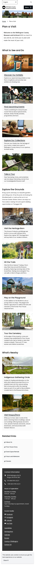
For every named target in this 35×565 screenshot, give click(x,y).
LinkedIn (9, 520)
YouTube (9, 523)
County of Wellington (11, 541)
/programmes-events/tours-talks (12, 154)
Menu (27, 7)
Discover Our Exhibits (13, 75)
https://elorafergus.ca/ (9, 395)
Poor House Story (12, 447)
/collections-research (9, 121)
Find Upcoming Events (14, 106)
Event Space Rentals (12, 452)
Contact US (7, 545)
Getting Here (8, 531)
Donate (8, 461)
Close (5, 560)
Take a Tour (9, 174)
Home (4, 21)
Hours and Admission (13, 456)
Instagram (10, 517)
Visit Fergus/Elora (12, 415)
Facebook (10, 514)
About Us (9, 442)
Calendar (7, 535)
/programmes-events (9, 87)
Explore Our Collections (14, 140)
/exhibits (5, 55)
